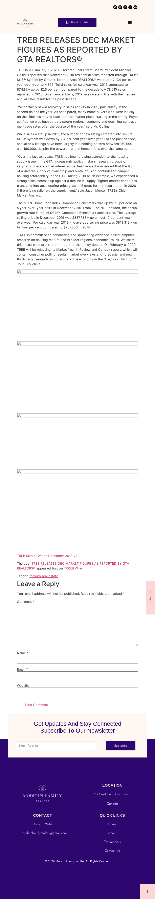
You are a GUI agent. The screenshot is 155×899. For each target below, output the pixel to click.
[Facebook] (115, 7)
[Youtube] (135, 7)
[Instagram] (125, 7)
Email (22, 669)
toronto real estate (43, 576)
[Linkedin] (120, 7)
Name (22, 653)
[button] (130, 22)
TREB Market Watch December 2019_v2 (47, 556)
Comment (26, 601)
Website (23, 685)
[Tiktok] (130, 7)
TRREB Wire (73, 568)
